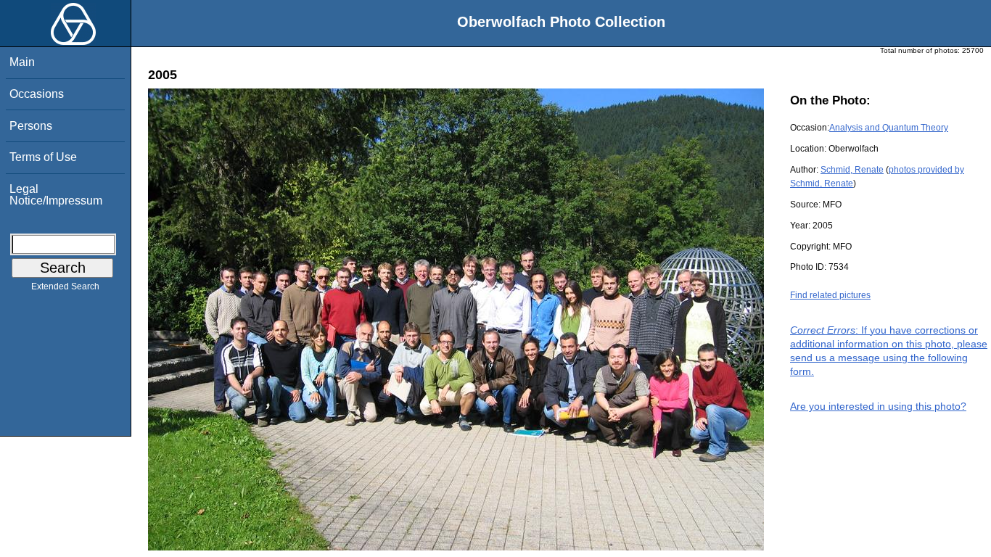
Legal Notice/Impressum (55, 195)
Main (22, 62)
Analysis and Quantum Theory (888, 128)
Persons (30, 126)
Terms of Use (43, 157)
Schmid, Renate (852, 170)
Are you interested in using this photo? (878, 406)
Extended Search (65, 286)
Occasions (36, 94)
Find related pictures (830, 295)
